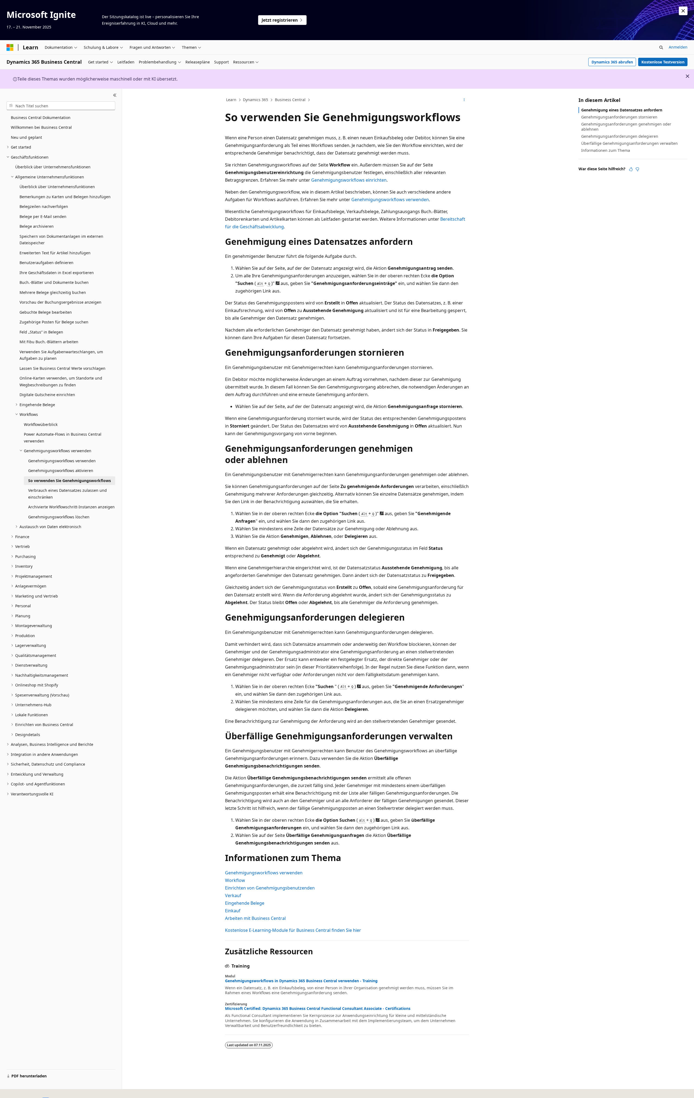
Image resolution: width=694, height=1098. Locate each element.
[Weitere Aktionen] (464, 100)
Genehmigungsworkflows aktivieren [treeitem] (60, 470)
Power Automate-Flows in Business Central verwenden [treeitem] (62, 438)
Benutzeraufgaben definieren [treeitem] (46, 262)
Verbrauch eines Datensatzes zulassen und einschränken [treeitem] (67, 494)
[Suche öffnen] (661, 47)
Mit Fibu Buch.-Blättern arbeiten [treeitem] (49, 341)
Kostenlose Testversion (663, 62)
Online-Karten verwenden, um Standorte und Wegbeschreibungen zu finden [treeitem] (61, 381)
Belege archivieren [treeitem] (37, 226)
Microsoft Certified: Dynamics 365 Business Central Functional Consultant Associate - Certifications (317, 1008)
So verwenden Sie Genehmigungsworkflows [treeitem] (69, 480)
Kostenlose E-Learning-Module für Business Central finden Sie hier (293, 930)
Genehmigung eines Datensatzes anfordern (621, 110)
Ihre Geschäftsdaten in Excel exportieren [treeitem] (57, 272)
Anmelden (678, 47)
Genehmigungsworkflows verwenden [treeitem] (62, 460)
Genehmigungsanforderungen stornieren (619, 117)
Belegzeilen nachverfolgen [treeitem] (44, 206)
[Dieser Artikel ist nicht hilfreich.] (637, 169)
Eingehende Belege (244, 903)
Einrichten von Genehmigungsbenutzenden (270, 888)
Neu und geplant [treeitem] (26, 137)
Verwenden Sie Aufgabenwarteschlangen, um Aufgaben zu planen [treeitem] (61, 355)
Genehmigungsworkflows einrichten (349, 180)
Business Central (290, 99)
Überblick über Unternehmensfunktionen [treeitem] (53, 166)
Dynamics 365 (255, 99)
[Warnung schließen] (683, 11)
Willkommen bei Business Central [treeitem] (41, 127)
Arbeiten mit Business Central (255, 918)
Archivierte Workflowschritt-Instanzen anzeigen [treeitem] (71, 506)
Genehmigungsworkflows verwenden (390, 200)
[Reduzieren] (115, 95)
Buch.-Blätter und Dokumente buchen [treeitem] (54, 282)
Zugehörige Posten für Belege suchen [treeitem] (54, 322)
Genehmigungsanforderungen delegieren (619, 136)
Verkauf (233, 895)
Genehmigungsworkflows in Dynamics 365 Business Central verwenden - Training (301, 980)
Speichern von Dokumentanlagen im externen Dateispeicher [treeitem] (61, 240)
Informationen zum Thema (605, 150)
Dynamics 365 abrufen (612, 62)
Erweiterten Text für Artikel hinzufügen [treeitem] (55, 252)
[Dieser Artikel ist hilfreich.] (631, 169)
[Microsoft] (10, 47)
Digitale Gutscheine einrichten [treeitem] (47, 394)
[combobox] (61, 105)
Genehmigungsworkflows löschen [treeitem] (58, 516)
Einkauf (232, 911)
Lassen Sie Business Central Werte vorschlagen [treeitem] (62, 368)
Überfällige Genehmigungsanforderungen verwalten (629, 143)
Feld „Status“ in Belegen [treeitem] (41, 332)
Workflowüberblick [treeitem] (40, 424)
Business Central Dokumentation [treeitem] (40, 117)
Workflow (235, 880)
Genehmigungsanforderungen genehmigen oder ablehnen (626, 126)
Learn (231, 99)
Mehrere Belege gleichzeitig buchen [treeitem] (53, 292)
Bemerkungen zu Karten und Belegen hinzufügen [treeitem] (65, 196)
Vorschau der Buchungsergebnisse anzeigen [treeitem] (60, 302)
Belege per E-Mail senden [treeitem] (43, 216)
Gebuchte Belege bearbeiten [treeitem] (46, 312)
